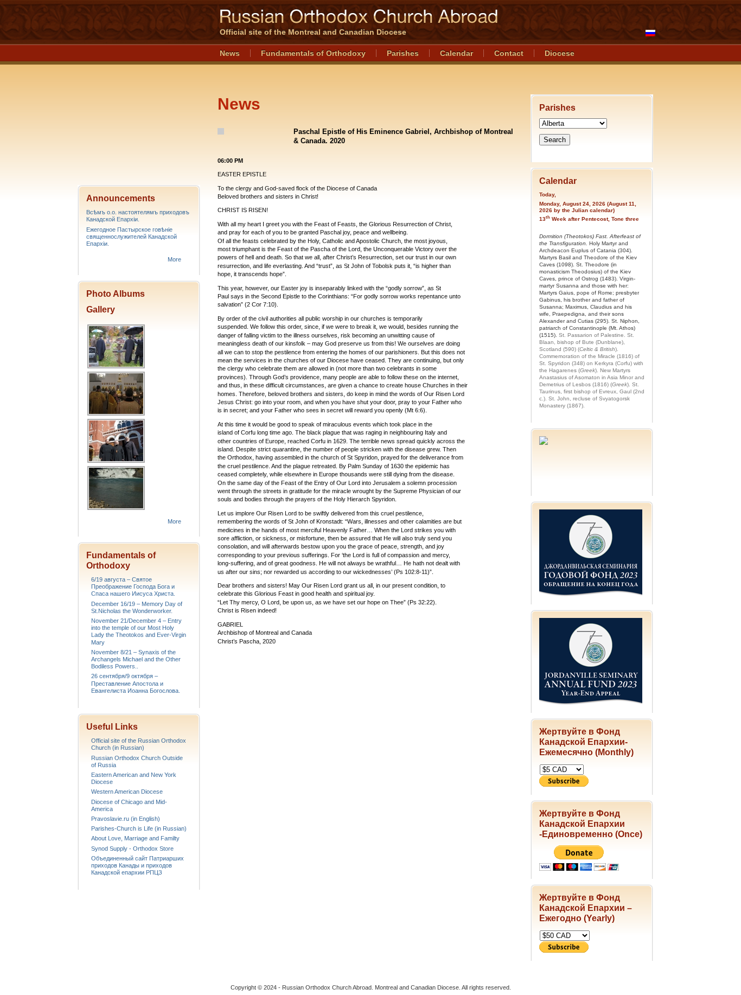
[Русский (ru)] (650, 33)
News (230, 53)
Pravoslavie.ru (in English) (125, 818)
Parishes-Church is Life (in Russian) (139, 828)
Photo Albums (115, 293)
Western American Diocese (127, 791)
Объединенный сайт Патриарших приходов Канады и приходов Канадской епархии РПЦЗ (137, 865)
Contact (508, 53)
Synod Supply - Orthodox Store (132, 848)
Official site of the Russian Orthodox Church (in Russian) (138, 744)
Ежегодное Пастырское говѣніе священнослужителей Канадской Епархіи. (131, 236)
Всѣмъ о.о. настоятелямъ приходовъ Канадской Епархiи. (137, 215)
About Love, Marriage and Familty (135, 838)
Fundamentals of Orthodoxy (313, 53)
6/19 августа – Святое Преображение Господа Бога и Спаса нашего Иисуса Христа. (133, 586)
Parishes (403, 53)
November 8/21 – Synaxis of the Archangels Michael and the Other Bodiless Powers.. (136, 659)
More (174, 259)
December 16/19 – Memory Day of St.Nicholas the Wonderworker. (136, 607)
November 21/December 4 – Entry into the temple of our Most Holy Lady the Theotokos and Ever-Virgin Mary (138, 631)
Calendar (456, 53)
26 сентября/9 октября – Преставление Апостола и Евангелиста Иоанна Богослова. (135, 683)
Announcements (120, 198)
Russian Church (138, 88)
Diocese (559, 53)
